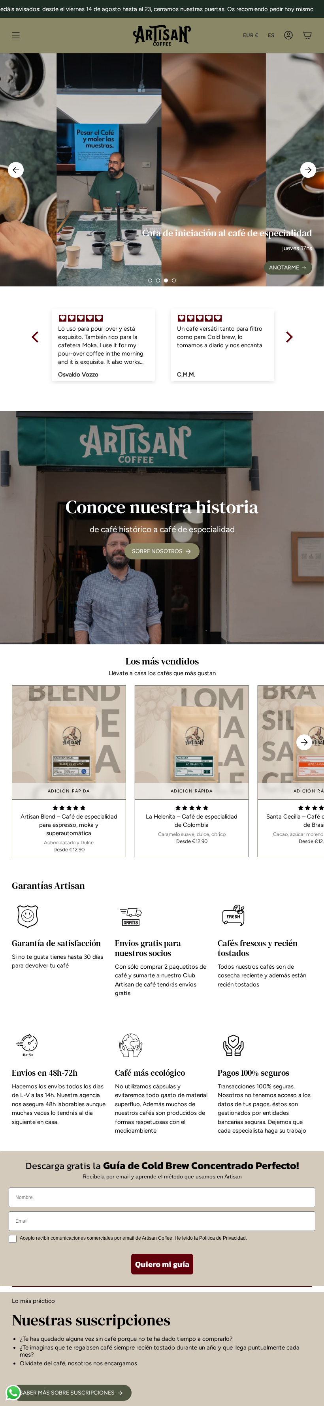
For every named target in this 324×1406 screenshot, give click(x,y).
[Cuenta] (288, 35)
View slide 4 (174, 280)
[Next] (308, 170)
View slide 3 (166, 280)
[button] (36, 337)
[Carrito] (307, 35)
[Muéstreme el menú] (16, 35)
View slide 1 (150, 280)
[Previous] (16, 170)
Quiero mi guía (162, 1264)
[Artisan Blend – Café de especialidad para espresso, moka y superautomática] (69, 742)
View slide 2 (158, 280)
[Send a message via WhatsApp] (13, 1392)
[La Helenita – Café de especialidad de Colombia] (192, 742)
